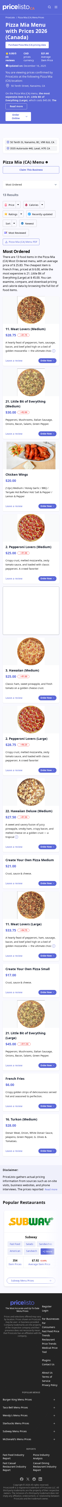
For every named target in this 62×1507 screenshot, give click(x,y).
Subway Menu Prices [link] (22, 1280)
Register (47, 1306)
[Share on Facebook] (21, 1479)
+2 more (47, 1251)
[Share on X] (28, 1479)
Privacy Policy (49, 1385)
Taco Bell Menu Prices (15, 1407)
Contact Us (48, 1364)
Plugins (46, 1360)
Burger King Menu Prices (17, 1399)
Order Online (16, 116)
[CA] (16, 7)
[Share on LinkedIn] (40, 1479)
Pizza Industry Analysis (41, 1456)
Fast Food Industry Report (13, 1456)
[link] (31, 1221)
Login (45, 1310)
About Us (47, 1372)
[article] (31, 1248)
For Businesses (50, 1318)
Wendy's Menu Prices (15, 1415)
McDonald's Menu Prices (17, 1439)
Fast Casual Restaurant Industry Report (14, 1466)
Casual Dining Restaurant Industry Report (44, 1466)
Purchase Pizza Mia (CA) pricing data (27, 44)
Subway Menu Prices (15, 1431)
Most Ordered (14, 184)
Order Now (46, 360)
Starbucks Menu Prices (16, 1423)
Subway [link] (31, 1237)
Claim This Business (31, 169)
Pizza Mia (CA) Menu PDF (23, 241)
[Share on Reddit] (34, 1479)
